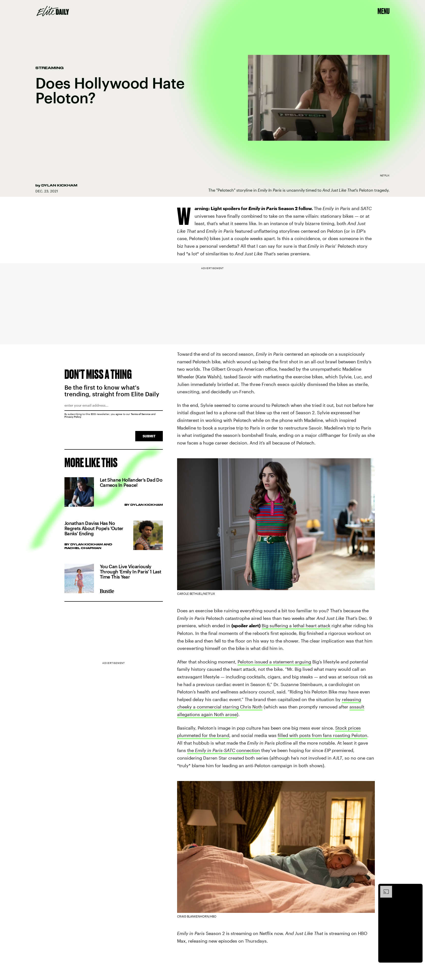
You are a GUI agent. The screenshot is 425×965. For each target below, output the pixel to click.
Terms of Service (141, 414)
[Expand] (384, 888)
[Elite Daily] (52, 11)
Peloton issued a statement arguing (274, 661)
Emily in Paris (209, 750)
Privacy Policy (72, 416)
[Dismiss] (417, 888)
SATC (229, 750)
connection (247, 750)
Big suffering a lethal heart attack (296, 625)
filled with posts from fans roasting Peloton (322, 735)
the (191, 750)
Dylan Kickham (59, 185)
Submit (149, 436)
